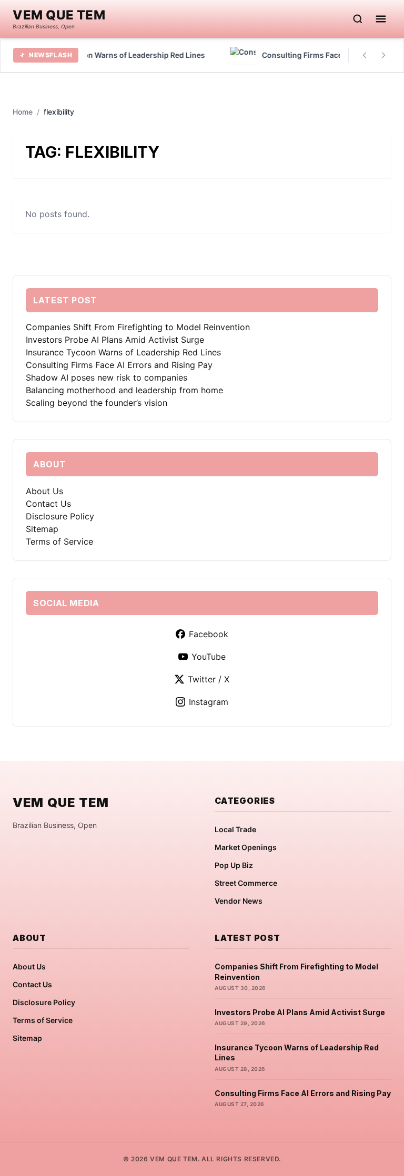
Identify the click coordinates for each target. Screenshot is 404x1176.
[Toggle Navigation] (380, 18)
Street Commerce (246, 882)
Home (23, 111)
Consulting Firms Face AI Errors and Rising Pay (119, 365)
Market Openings (246, 847)
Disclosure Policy (60, 516)
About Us (44, 491)
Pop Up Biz (234, 865)
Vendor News (238, 900)
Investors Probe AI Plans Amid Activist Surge (115, 339)
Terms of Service (59, 541)
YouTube (208, 656)
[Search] (357, 18)
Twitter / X (208, 679)
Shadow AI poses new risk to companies (106, 377)
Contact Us (48, 503)
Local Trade (235, 829)
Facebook (208, 634)
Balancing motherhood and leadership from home (124, 390)
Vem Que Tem (59, 15)
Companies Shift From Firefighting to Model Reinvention (138, 327)
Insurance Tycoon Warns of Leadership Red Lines (123, 352)
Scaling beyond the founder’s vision (96, 402)
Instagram (208, 702)
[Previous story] (364, 55)
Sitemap (42, 529)
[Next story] (383, 55)
